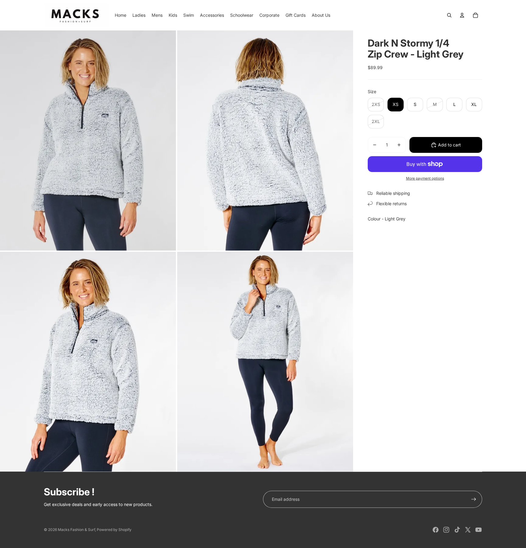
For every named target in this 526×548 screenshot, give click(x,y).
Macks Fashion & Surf (76, 529)
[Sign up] (473, 499)
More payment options (425, 178)
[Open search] (449, 15)
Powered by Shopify (114, 529)
